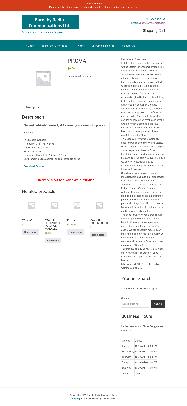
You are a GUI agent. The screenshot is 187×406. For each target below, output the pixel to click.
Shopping (76, 398)
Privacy (79, 45)
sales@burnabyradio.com (151, 23)
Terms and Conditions (54, 45)
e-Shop (29, 45)
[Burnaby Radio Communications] (50, 26)
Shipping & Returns (102, 45)
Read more (30, 232)
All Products (84, 76)
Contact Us (128, 45)
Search (125, 298)
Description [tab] (32, 107)
